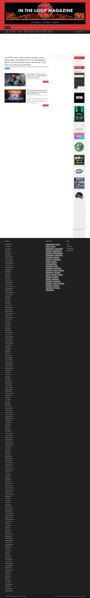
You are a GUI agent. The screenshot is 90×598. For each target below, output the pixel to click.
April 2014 (7, 555)
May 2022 (7, 351)
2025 (16, 58)
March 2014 (7, 557)
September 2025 (8, 267)
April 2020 (7, 403)
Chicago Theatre (57, 251)
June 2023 (7, 324)
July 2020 (7, 397)
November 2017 (8, 464)
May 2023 (7, 326)
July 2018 (7, 448)
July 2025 (7, 271)
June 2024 (7, 298)
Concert (48, 253)
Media (40, 79)
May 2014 (7, 553)
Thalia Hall (49, 281)
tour (10, 65)
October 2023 (8, 315)
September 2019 (8, 418)
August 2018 (8, 445)
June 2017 (7, 475)
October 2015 (8, 517)
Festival (56, 257)
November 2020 (8, 389)
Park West (57, 272)
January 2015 (8, 536)
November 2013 (8, 565)
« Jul (75, 89)
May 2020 (7, 401)
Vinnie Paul (17, 65)
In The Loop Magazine (36, 60)
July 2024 (7, 296)
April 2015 (7, 529)
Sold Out (48, 279)
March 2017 (7, 481)
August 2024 (8, 294)
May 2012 (7, 586)
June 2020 (7, 399)
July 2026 (7, 246)
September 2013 (8, 569)
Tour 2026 (56, 285)
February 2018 (8, 458)
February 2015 (8, 534)
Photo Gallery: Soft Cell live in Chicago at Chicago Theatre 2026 (42, 27)
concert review (58, 255)
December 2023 (8, 311)
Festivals (66, 596)
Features (41, 95)
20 (81, 82)
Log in (68, 244)
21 (83, 82)
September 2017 (8, 469)
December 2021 (8, 361)
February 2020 (8, 408)
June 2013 (7, 576)
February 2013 (8, 584)
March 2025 (7, 280)
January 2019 (8, 435)
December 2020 (8, 387)
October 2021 (8, 366)
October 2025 (8, 265)
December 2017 (8, 462)
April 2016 (7, 504)
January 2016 (8, 511)
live (56, 266)
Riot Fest (48, 277)
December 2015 (8, 513)
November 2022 (8, 338)
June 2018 (7, 450)
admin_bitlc (36, 79)
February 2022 (8, 357)
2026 (53, 246)
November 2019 (8, 414)
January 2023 (8, 334)
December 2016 (8, 487)
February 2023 (8, 332)
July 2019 (7, 422)
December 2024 (8, 286)
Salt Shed (55, 277)
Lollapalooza (57, 268)
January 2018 (8, 460)
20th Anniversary (50, 244)
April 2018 (7, 454)
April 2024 (7, 303)
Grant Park (48, 259)
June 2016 (7, 500)
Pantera (18, 62)
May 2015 (7, 527)
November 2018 (8, 439)
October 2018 (8, 441)
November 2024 (8, 288)
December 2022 (8, 336)
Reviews (28, 96)
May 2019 (7, 427)
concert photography (57, 253)
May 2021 (7, 376)
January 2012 (8, 588)
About (80, 596)
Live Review (49, 268)
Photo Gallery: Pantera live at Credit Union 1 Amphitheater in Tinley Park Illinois (37, 75)
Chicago (35, 58)
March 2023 (7, 330)
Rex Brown (36, 62)
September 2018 (8, 443)
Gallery (83, 596)
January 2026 (8, 259)
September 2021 (8, 368)
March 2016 (7, 506)
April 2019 (7, 429)
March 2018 (7, 456)
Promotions (71, 596)
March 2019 (7, 431)
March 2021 (7, 380)
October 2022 (8, 340)
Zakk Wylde (26, 65)
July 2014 (7, 548)
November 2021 (8, 364)
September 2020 (8, 393)
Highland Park (56, 259)
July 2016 (7, 498)
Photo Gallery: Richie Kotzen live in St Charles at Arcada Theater (15, 27)
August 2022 (8, 345)
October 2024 (8, 290)
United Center (49, 288)
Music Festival (49, 272)
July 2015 (7, 523)
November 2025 (8, 263)
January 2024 (8, 309)
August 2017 (8, 471)
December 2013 (8, 563)
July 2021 (7, 372)
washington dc (49, 290)
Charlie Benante (25, 58)
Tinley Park (49, 283)
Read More (45, 81)
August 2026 (8, 244)
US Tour (57, 288)
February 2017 (8, 483)
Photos (43, 79)
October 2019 (8, 416)
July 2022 (7, 347)
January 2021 (8, 385)
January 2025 (8, 284)
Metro (55, 270)
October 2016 (8, 492)
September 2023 (8, 317)
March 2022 (7, 355)
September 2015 (8, 519)
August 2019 (8, 420)
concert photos (50, 255)
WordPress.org (70, 250)
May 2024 (7, 301)
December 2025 (8, 261)
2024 (57, 244)
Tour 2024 (61, 283)
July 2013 (7, 574)
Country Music (49, 257)
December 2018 (8, 437)
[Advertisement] (45, 45)
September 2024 (8, 292)
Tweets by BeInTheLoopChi (30, 240)
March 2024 (7, 305)
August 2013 (8, 571)
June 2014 (7, 550)
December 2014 (8, 538)
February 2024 (8, 307)
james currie (9, 62)
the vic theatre (56, 281)
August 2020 (8, 395)
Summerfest (55, 279)
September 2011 (8, 590)
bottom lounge (58, 248)
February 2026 (8, 256)
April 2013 (7, 580)
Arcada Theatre (50, 248)
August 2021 (8, 370)
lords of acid (49, 270)
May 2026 (7, 250)
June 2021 (7, 374)
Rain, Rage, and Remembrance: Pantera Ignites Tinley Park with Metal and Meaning (37, 92)
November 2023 (8, 313)
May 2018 (7, 452)
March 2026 (7, 254)
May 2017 (7, 477)
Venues (76, 596)
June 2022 (7, 349)
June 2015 (7, 525)
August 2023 (8, 319)
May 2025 (7, 275)
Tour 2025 (49, 285)
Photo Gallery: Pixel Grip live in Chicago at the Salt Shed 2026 (67, 27)
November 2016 (8, 490)
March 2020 (7, 406)
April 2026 (7, 252)
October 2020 (8, 391)
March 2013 (7, 582)
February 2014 (8, 559)
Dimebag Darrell (21, 60)
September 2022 (8, 343)
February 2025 (8, 282)
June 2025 (7, 273)
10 (76, 80)
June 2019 (7, 424)
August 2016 (8, 496)
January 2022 (8, 359)
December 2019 (8, 412)
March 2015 (7, 532)
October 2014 (8, 542)
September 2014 (8, 544)
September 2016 (8, 494)
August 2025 (8, 269)
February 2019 (8, 433)
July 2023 (7, 322)
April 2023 (7, 328)
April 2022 (7, 353)
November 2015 (8, 515)
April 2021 (7, 378)
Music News (45, 95)
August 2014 (8, 546)
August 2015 (8, 521)
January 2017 (8, 485)
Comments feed (70, 248)
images (54, 261)
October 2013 (8, 567)
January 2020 (8, 410)
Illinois (48, 261)
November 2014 (8, 540)
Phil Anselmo (26, 62)
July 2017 (7, 473)
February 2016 (8, 508)
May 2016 (7, 502)
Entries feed (69, 246)
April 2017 (7, 479)
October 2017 (8, 466)
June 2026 (7, 248)
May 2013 (7, 578)
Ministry (61, 270)
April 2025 (7, 277)
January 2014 (8, 561)
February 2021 (8, 382)
